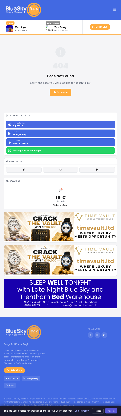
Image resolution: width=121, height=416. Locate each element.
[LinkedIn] (97, 170)
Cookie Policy (82, 411)
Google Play (32, 378)
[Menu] (114, 10)
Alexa (11, 385)
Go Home (62, 92)
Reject (98, 411)
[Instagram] (60, 170)
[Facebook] (23, 170)
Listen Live (101, 27)
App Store (13, 378)
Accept (111, 411)
